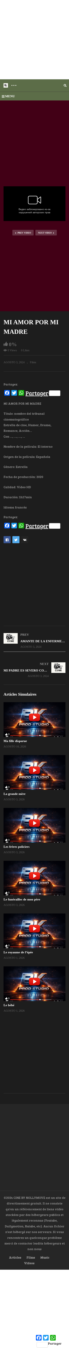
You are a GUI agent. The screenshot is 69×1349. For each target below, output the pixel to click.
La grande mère (14, 794)
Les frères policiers (17, 846)
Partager (36, 393)
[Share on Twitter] (15, 539)
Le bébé (9, 1005)
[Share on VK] (24, 539)
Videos (29, 1263)
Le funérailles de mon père (22, 899)
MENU (10, 96)
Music (44, 1257)
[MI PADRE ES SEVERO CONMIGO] (34, 670)
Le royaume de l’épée (18, 952)
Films (33, 362)
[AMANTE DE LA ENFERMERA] (34, 640)
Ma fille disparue (15, 741)
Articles (15, 1257)
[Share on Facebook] (7, 539)
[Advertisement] (34, 39)
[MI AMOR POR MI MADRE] (34, 719)
